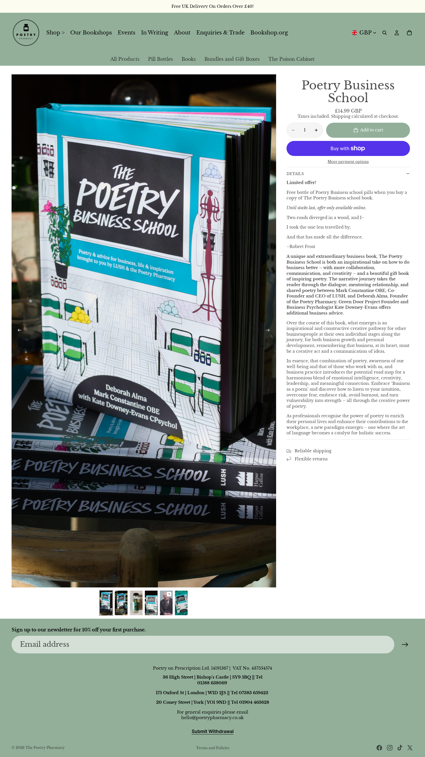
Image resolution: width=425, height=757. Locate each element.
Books (189, 59)
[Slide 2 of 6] (121, 603)
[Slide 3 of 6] (136, 603)
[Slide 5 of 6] (166, 603)
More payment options (348, 162)
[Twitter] (409, 747)
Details (295, 174)
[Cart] (409, 32)
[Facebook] (379, 747)
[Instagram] (389, 747)
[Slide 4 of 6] (151, 603)
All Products (124, 59)
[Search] (384, 32)
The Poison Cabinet (291, 59)
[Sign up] (405, 644)
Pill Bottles (160, 59)
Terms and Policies (212, 748)
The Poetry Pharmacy (45, 747)
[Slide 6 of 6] (181, 603)
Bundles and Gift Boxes (232, 59)
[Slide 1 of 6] (106, 603)
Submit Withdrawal (213, 731)
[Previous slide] (18, 330)
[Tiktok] (399, 747)
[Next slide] (269, 330)
